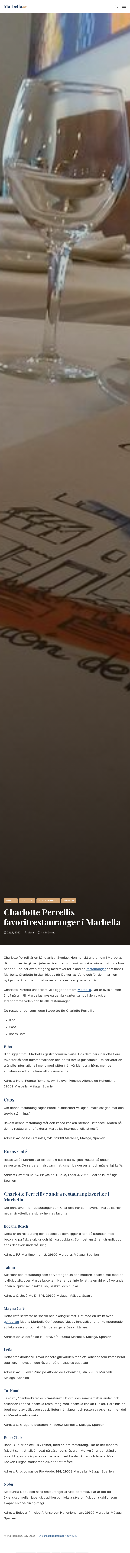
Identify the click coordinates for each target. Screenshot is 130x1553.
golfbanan (11, 1322)
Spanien (69, 900)
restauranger (48, 900)
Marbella (84, 990)
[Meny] (124, 6)
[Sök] (116, 6)
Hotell (10, 900)
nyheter (27, 900)
